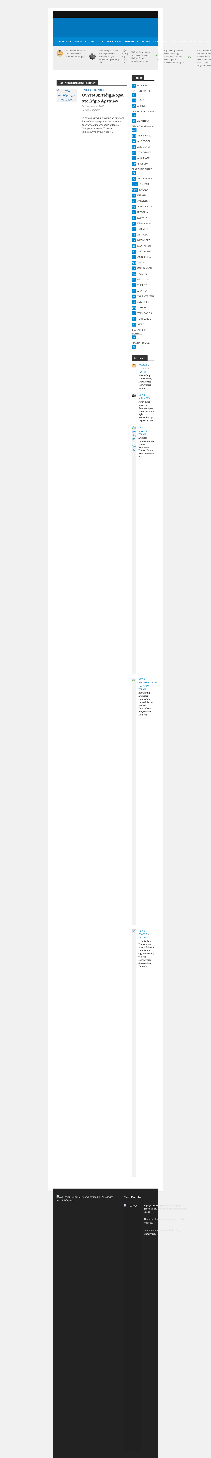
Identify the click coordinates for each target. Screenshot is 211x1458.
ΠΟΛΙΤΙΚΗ (112, 41)
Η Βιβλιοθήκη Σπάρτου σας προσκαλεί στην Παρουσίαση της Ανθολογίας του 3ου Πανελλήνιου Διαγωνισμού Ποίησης (146, 953)
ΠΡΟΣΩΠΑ (168, 41)
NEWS (141, 395)
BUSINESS (130, 41)
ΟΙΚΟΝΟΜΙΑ (149, 41)
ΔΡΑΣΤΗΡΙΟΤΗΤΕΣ (147, 682)
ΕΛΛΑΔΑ (79, 41)
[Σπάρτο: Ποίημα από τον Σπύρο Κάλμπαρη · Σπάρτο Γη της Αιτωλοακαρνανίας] (125, 56)
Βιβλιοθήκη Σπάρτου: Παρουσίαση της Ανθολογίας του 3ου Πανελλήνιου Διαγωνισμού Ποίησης (174, 56)
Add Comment (92, 109)
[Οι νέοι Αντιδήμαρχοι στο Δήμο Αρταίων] (67, 95)
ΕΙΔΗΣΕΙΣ (64, 41)
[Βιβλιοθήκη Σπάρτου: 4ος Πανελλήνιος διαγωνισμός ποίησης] (60, 53)
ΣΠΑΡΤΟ (142, 368)
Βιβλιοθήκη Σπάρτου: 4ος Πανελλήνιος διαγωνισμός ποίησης (75, 53)
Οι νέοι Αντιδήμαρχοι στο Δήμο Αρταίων (103, 97)
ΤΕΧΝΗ (142, 371)
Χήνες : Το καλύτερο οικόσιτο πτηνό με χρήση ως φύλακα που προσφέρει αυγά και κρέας (165, 1208)
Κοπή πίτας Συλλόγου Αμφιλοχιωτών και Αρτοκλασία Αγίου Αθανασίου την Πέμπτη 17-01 (109, 56)
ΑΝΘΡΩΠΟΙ (186, 41)
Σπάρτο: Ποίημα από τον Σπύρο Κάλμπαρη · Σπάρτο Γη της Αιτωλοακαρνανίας (141, 56)
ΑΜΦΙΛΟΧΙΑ (144, 398)
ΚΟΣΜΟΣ (96, 41)
